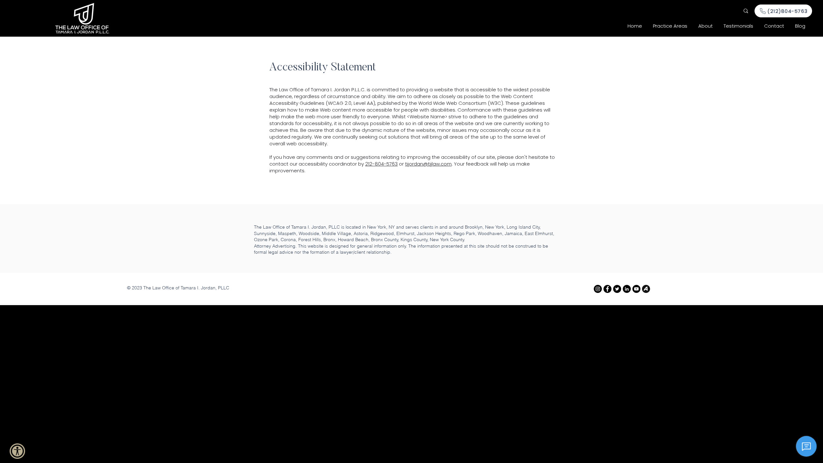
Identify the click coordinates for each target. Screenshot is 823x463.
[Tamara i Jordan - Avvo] (646, 289)
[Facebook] (607, 289)
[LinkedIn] (627, 289)
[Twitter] (617, 289)
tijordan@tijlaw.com (428, 163)
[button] (670, 26)
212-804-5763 (381, 163)
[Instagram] (598, 289)
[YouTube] (636, 289)
